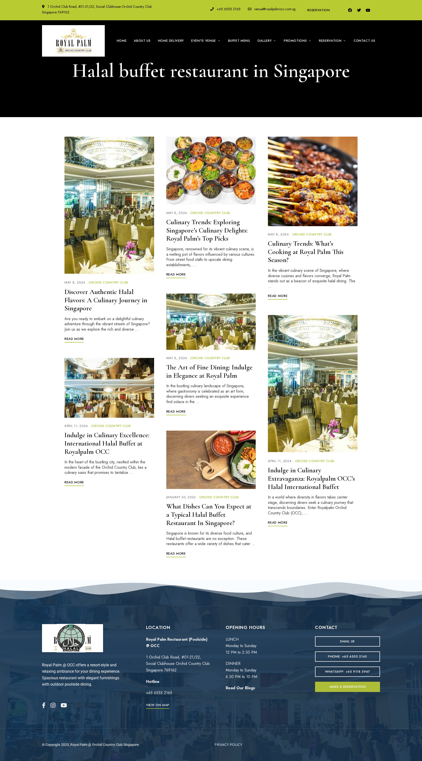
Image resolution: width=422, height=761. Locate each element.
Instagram (53, 705)
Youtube (64, 705)
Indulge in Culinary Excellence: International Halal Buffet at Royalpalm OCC (106, 443)
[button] (157, 705)
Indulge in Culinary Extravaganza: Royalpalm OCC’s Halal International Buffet (311, 478)
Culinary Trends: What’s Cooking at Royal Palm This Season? (305, 251)
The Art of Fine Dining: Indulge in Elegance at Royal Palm (209, 371)
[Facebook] (350, 10)
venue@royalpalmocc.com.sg (274, 9)
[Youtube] (368, 10)
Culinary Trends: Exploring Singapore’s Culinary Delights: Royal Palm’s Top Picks (207, 230)
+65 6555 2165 (228, 9)
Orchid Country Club (108, 282)
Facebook (43, 705)
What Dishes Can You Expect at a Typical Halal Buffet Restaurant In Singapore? (208, 514)
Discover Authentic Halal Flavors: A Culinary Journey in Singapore (105, 300)
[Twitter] (359, 10)
